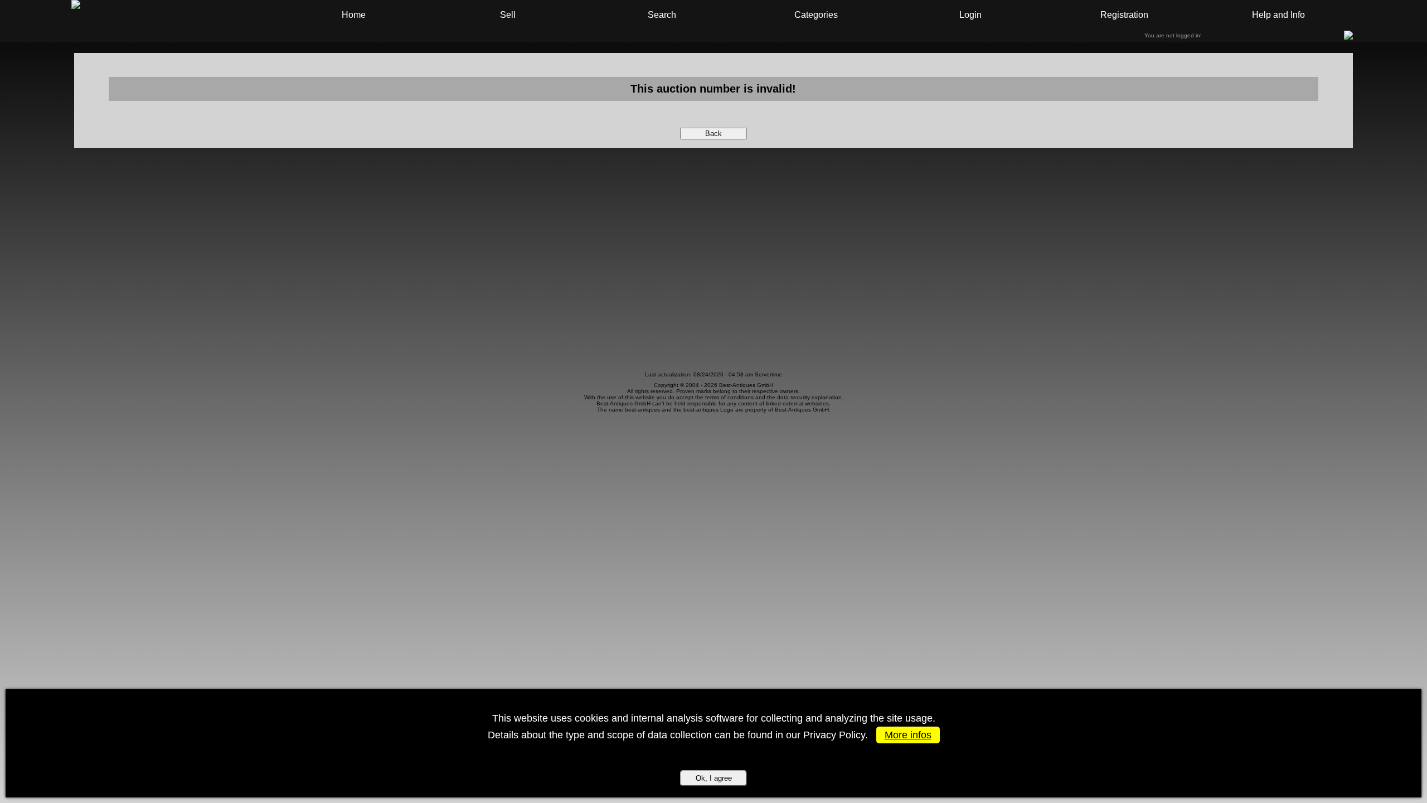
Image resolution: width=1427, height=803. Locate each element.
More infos (908, 735)
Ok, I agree (714, 778)
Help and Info (1278, 15)
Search (662, 15)
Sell (508, 15)
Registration (1124, 15)
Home (354, 15)
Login (970, 15)
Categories (816, 15)
